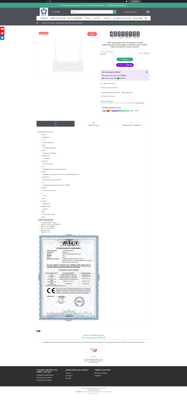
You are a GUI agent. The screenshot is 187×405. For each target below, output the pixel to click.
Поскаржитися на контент (89, 391)
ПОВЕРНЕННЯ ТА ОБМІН (44, 380)
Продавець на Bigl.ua (93, 390)
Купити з (122, 65)
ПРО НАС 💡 (88, 18)
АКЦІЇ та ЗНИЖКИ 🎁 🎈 (75, 18)
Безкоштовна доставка (110, 87)
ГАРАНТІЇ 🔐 (107, 18)
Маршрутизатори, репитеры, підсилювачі (69, 23)
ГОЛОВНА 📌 (44, 18)
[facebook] (37, 331)
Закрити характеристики (45, 220)
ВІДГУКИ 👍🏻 (97, 18)
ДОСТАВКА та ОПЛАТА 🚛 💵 (122, 18)
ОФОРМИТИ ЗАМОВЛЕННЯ (45, 375)
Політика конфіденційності (104, 391)
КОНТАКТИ (69, 376)
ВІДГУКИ (68, 378)
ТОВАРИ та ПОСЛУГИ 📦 (57, 18)
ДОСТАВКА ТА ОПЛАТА (44, 377)
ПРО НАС (68, 373)
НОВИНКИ (97, 376)
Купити (126, 59)
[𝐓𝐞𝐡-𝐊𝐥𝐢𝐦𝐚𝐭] (44, 12)
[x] (39, 331)
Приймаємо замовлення (117, 5)
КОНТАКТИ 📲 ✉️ (138, 18)
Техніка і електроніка (48, 23)
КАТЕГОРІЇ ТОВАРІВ (100, 373)
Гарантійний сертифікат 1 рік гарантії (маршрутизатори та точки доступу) (93, 361)
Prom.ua (103, 388)
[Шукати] (114, 12)
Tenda (43, 140)
